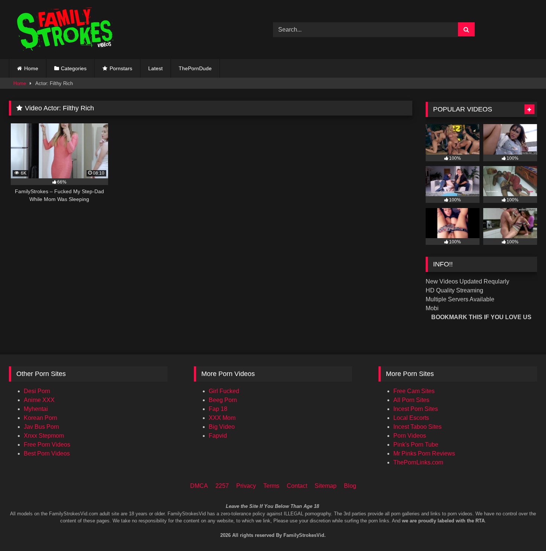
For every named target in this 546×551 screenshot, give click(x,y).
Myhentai (36, 409)
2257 (222, 486)
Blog (350, 486)
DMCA (199, 486)
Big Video (222, 427)
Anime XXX (39, 400)
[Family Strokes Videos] (66, 29)
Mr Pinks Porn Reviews (424, 453)
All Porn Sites (411, 400)
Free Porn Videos (47, 444)
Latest (155, 68)
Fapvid (218, 435)
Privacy (246, 486)
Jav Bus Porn (41, 427)
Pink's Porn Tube (415, 444)
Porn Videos (409, 435)
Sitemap (326, 486)
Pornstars (121, 68)
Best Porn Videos (47, 453)
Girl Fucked (224, 391)
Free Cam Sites (414, 391)
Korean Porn (40, 418)
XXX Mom (222, 418)
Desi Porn (37, 391)
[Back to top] (530, 514)
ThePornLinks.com (418, 462)
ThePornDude (195, 68)
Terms (271, 486)
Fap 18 (218, 409)
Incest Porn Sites (415, 409)
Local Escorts (411, 418)
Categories (74, 68)
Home (31, 68)
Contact (297, 486)
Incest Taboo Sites (417, 427)
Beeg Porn (223, 400)
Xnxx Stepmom (44, 435)
